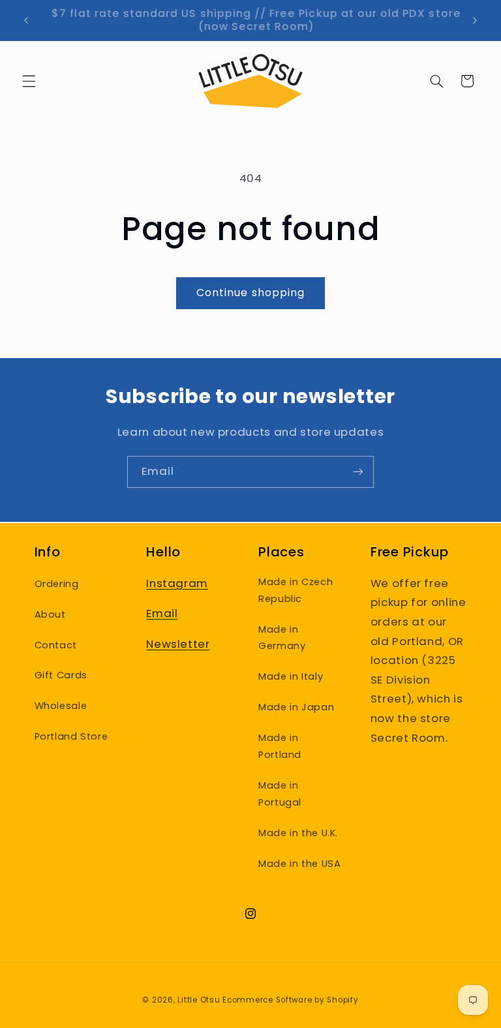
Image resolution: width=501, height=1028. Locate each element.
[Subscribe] (358, 472)
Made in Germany (281, 638)
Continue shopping (250, 292)
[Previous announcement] (26, 20)
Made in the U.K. (298, 832)
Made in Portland (279, 746)
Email (161, 613)
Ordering (57, 583)
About (50, 614)
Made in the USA (299, 863)
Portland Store (71, 736)
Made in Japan (296, 707)
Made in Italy (290, 676)
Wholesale (61, 705)
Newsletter (177, 644)
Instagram (177, 583)
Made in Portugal (279, 794)
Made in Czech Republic (295, 590)
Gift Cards (61, 675)
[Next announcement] (475, 20)
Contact (56, 645)
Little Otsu (198, 1000)
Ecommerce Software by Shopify (290, 1000)
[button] (29, 81)
